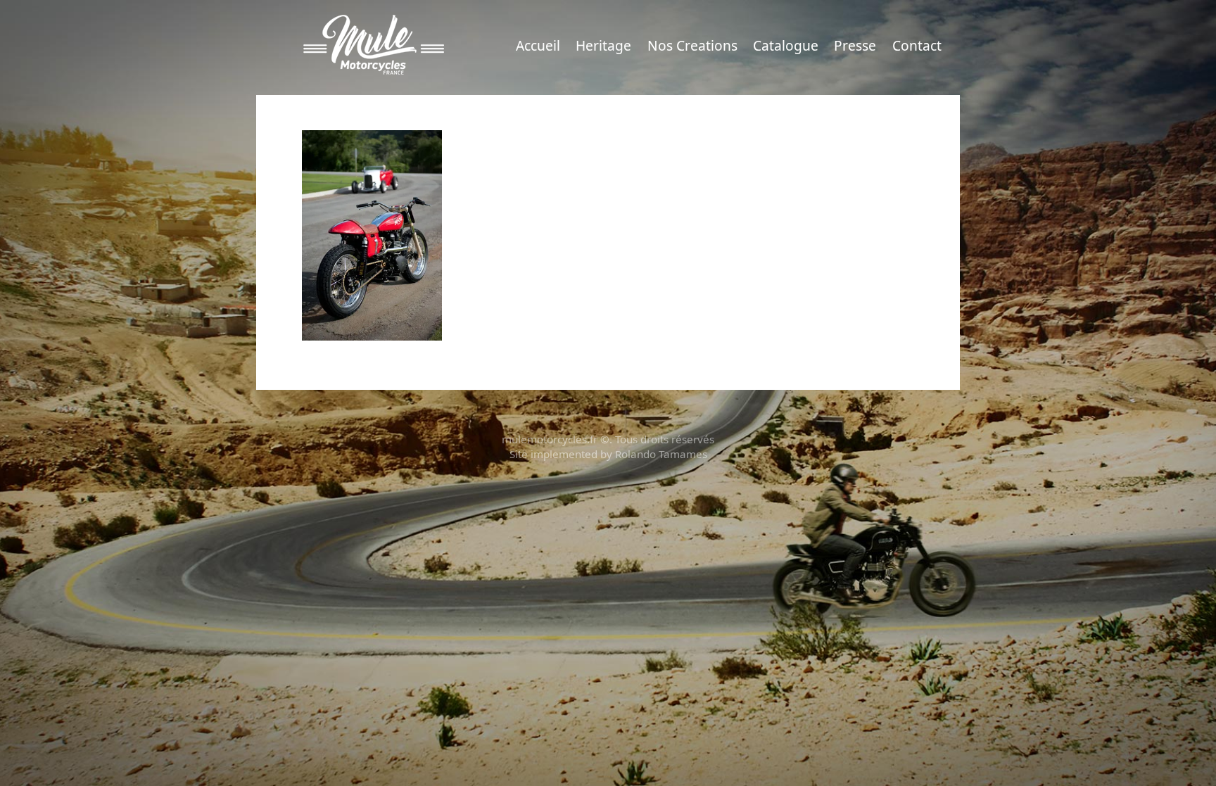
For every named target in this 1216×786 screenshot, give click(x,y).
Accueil (538, 45)
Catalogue (785, 45)
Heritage (603, 45)
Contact (917, 45)
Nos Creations (692, 45)
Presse (855, 45)
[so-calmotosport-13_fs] (372, 234)
